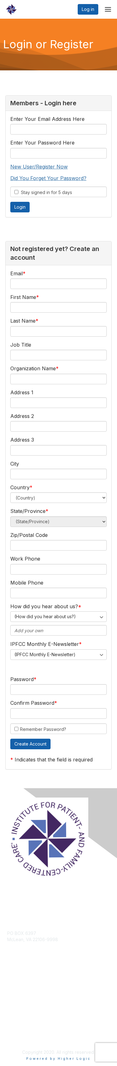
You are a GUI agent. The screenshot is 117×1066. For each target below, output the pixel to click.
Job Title (20, 345)
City (14, 464)
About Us (16, 1030)
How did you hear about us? (44, 606)
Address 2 (22, 416)
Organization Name (33, 368)
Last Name (23, 321)
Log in (88, 9)
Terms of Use (21, 1036)
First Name (23, 297)
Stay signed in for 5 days (45, 192)
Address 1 (21, 392)
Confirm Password (32, 703)
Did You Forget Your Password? (48, 178)
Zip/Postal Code (29, 535)
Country (20, 487)
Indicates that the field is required (54, 759)
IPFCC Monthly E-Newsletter (44, 644)
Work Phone (25, 559)
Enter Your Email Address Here (47, 119)
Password (22, 679)
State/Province (28, 511)
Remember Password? (43, 729)
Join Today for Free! (28, 989)
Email (16, 273)
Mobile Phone (26, 583)
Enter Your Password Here (42, 143)
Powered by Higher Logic (58, 1058)
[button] (30, 744)
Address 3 (22, 440)
